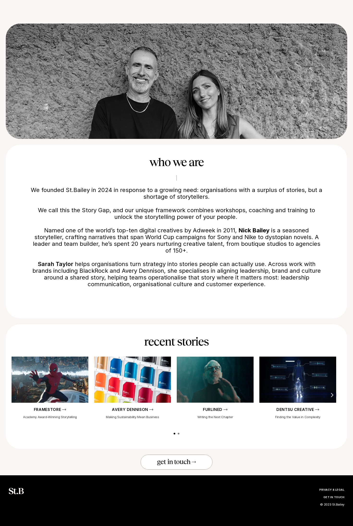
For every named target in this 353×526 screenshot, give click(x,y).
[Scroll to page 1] (174, 433)
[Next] (332, 395)
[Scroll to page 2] (178, 433)
